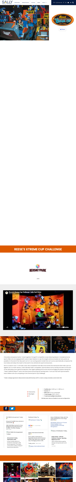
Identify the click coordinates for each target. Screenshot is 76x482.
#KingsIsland (54, 426)
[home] (7, 2)
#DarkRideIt (54, 422)
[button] (44, 2)
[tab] (5, 408)
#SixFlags (61, 425)
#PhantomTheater (62, 422)
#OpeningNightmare (56, 424)
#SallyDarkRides (55, 425)
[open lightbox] (12, 344)
